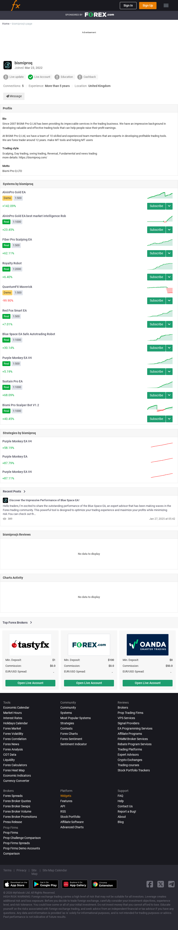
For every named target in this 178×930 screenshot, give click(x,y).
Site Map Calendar (55, 870)
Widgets (65, 796)
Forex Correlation (14, 739)
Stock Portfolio (70, 816)
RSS (63, 811)
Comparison (11, 853)
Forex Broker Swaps (16, 806)
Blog (121, 822)
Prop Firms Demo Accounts (21, 848)
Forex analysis (13, 749)
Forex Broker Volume (17, 811)
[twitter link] (160, 884)
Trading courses (128, 765)
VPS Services (126, 718)
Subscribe (156, 206)
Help (121, 801)
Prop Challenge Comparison (22, 838)
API (62, 806)
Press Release (12, 822)
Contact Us (125, 806)
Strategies (67, 723)
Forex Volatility (13, 733)
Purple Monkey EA (14, 456)
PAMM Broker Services (133, 739)
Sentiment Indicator (73, 744)
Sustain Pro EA (12, 381)
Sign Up (148, 5)
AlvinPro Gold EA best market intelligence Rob (34, 216)
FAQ (120, 796)
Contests (66, 728)
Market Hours (12, 712)
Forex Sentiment (71, 739)
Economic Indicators (17, 775)
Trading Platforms (130, 749)
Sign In (128, 5)
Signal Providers (128, 723)
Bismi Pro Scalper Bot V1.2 (20, 405)
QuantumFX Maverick (17, 287)
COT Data (9, 754)
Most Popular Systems (75, 718)
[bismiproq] (5, 500)
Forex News (11, 744)
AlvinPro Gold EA (14, 192)
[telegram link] (171, 884)
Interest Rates (12, 718)
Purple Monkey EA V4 (17, 358)
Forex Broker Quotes (17, 801)
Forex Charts (69, 733)
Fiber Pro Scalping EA (17, 239)
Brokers (123, 707)
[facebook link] (150, 884)
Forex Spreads (13, 796)
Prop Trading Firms (130, 712)
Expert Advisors (128, 754)
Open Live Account (30, 683)
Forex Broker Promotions (20, 816)
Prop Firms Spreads (16, 843)
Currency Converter (16, 780)
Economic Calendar (16, 707)
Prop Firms (10, 832)
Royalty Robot (12, 263)
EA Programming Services (135, 728)
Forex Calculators (15, 765)
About (122, 816)
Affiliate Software (72, 822)
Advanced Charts (72, 827)
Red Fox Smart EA (14, 310)
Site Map (34, 872)
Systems (66, 712)
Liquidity (9, 760)
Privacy (21, 870)
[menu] (166, 5)
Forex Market (12, 728)
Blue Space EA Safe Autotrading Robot (28, 334)
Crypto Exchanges (130, 760)
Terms (7, 870)
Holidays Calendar (15, 723)
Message (15, 96)
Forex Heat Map (14, 770)
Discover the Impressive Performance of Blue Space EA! (44, 500)
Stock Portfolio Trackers (134, 770)
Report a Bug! (127, 811)
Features (66, 801)
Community (68, 707)
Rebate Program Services (135, 744)
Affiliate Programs (130, 733)
